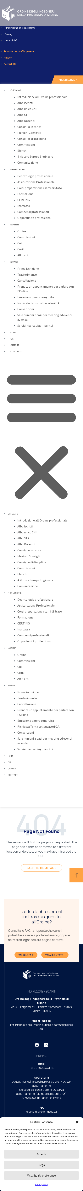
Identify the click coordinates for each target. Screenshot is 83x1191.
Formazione (25, 194)
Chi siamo (15, 90)
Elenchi (22, 150)
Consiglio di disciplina (31, 139)
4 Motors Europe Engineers (35, 156)
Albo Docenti (26, 121)
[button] (77, 1122)
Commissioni (26, 144)
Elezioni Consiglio (29, 133)
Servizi (14, 261)
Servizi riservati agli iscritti (35, 325)
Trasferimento (27, 274)
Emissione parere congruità (35, 297)
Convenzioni (25, 309)
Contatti (15, 351)
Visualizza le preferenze (41, 1175)
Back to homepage (41, 868)
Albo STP (23, 115)
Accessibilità (11, 40)
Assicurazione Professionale (36, 182)
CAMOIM (14, 345)
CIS (12, 338)
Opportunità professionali (34, 218)
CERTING (23, 200)
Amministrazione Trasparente (20, 27)
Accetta (41, 1154)
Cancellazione (26, 280)
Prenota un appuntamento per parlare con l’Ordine (45, 289)
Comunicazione (27, 162)
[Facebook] (37, 1044)
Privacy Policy (41, 1184)
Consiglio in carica (29, 127)
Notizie (14, 224)
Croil (20, 249)
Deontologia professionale (35, 176)
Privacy (9, 34)
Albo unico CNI (27, 109)
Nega (41, 1165)
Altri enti (23, 255)
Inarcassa (23, 206)
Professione (17, 169)
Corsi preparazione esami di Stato (39, 188)
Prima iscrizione (28, 268)
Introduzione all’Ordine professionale (42, 97)
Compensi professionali (33, 212)
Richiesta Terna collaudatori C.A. (38, 303)
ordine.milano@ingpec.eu (41, 1111)
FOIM (13, 332)
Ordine (21, 231)
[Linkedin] (46, 1044)
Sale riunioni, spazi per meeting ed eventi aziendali (44, 317)
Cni (19, 243)
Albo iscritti (25, 103)
